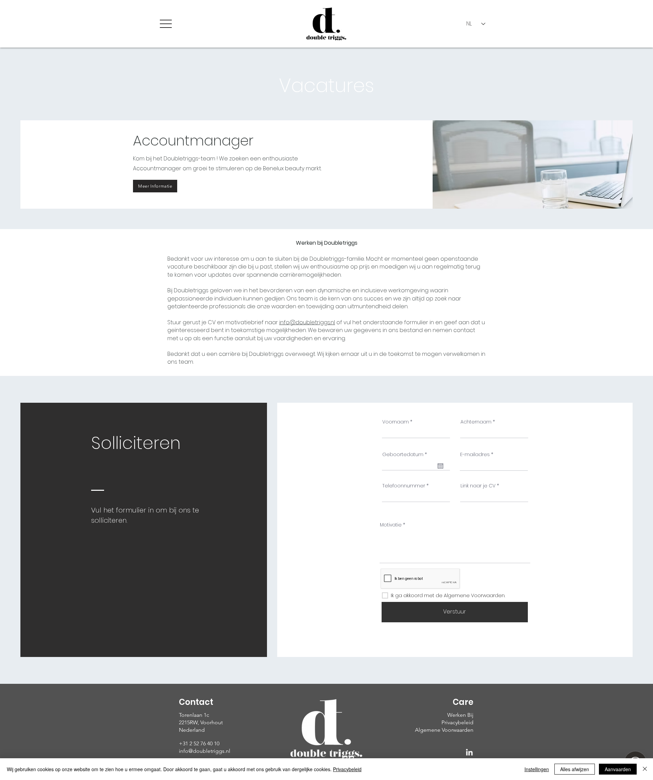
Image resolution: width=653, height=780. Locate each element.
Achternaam (476, 421)
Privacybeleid (347, 769)
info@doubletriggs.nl (307, 322)
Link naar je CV (478, 485)
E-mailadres (475, 454)
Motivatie (391, 524)
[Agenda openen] (440, 466)
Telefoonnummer (403, 485)
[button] (166, 24)
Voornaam (395, 421)
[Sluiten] (645, 769)
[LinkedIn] (469, 753)
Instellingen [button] (536, 769)
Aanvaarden (618, 769)
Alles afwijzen (574, 769)
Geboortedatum (406, 454)
